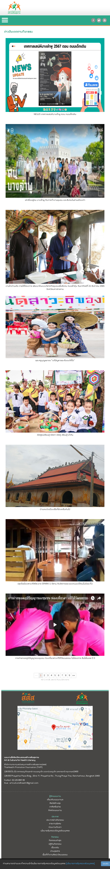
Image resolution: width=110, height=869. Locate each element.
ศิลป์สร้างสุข (55, 803)
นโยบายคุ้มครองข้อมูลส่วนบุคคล (55, 830)
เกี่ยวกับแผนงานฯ (55, 799)
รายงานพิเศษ (55, 823)
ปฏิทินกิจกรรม (55, 844)
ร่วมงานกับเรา (55, 827)
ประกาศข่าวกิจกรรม (55, 820)
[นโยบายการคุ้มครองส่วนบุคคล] (80, 863)
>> (73, 675)
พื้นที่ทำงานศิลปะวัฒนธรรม (55, 854)
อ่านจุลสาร (55, 851)
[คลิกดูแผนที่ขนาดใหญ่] (55, 727)
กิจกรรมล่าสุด (55, 840)
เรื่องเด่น (55, 847)
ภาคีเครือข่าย (55, 806)
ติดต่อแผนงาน (55, 810)
